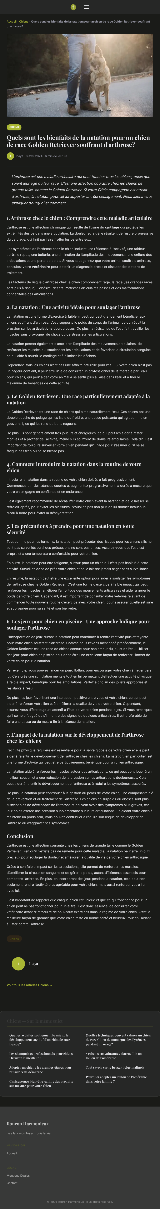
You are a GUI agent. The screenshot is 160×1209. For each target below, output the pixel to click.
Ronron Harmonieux (28, 1123)
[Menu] (86, 7)
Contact (12, 1183)
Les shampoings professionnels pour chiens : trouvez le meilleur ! (41, 1055)
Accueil (11, 21)
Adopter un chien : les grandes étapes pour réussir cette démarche (40, 1069)
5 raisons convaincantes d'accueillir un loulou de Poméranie (114, 1055)
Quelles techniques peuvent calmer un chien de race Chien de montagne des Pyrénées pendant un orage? (118, 1039)
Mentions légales (18, 1175)
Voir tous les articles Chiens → (29, 985)
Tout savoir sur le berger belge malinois (115, 1067)
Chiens (23, 21)
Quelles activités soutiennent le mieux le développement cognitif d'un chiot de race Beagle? (39, 1039)
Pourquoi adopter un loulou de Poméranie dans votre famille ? (116, 1079)
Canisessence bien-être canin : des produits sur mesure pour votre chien (41, 1083)
